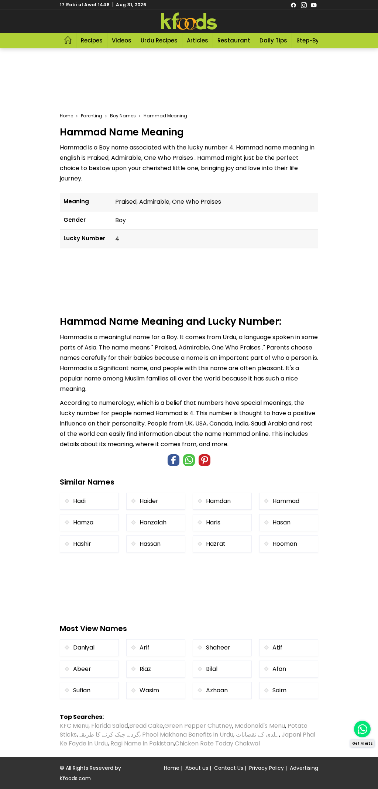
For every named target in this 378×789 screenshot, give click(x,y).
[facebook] (293, 4)
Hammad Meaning (165, 116)
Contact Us (228, 768)
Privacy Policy (266, 768)
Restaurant (233, 40)
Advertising (304, 768)
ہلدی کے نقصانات (257, 734)
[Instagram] (303, 4)
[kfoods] (189, 21)
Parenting (91, 116)
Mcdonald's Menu (260, 725)
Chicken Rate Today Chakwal (217, 743)
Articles (197, 40)
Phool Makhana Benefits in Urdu (187, 734)
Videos (121, 40)
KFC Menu (74, 725)
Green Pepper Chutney (198, 725)
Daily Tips (273, 40)
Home (66, 116)
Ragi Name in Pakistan (142, 743)
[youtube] (313, 4)
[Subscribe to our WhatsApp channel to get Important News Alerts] (362, 729)
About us (196, 768)
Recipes (92, 40)
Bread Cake (146, 725)
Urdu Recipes (159, 40)
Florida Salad (109, 725)
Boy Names (123, 116)
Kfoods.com (75, 778)
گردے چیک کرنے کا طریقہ (109, 734)
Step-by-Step (315, 40)
